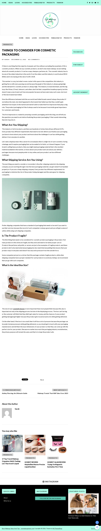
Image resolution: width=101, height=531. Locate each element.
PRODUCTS (51, 2)
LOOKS (17, 2)
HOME (4, 2)
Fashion (60, 2)
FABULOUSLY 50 (39, 2)
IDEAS (11, 2)
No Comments (34, 59)
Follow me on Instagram (50, 498)
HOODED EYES (27, 2)
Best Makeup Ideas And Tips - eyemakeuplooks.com (18, 528)
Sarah (6, 59)
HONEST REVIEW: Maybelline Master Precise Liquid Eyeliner (35, 464)
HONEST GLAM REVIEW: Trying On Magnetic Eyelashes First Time (56, 464)
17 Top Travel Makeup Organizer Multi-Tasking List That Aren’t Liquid (11, 461)
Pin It (42, 380)
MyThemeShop (57, 528)
